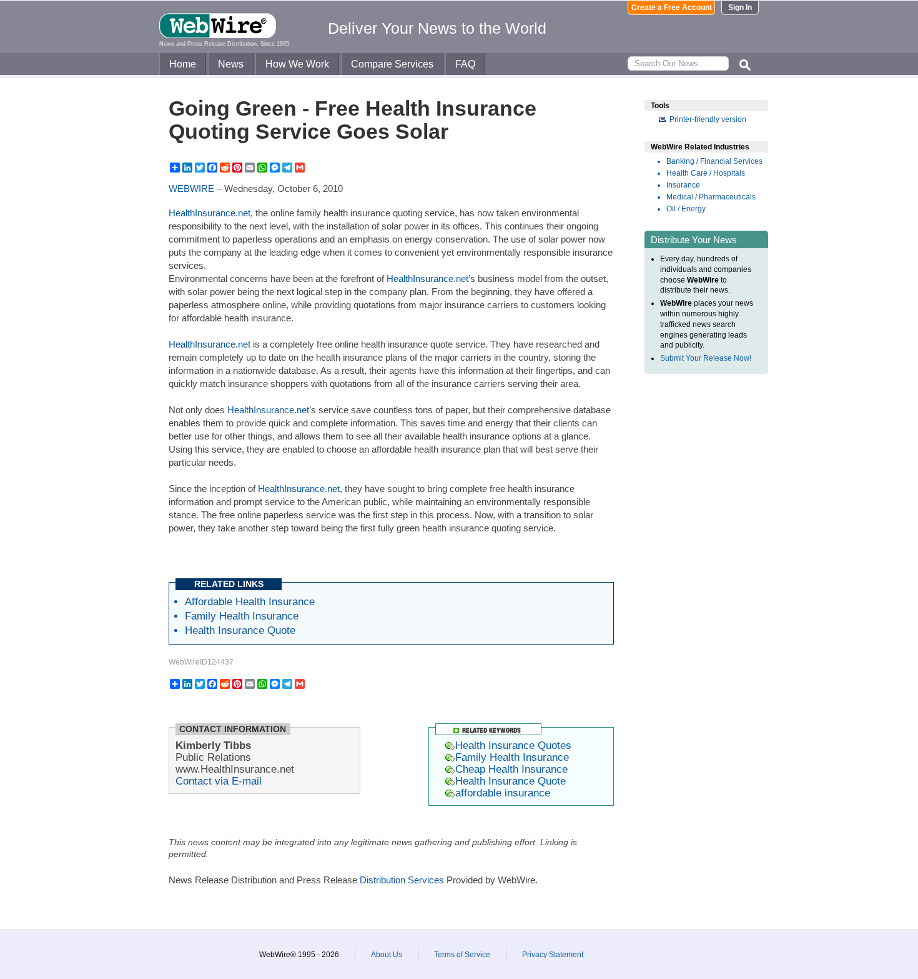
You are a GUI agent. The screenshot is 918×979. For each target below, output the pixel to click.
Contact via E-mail (218, 780)
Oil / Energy (686, 208)
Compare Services (392, 64)
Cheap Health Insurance (511, 769)
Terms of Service (462, 954)
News (231, 64)
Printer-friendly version (707, 119)
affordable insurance (502, 792)
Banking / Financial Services (714, 161)
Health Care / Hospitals (705, 173)
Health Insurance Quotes (513, 745)
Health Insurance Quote (240, 630)
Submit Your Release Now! (705, 358)
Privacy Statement (552, 954)
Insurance (683, 185)
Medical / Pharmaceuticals (711, 197)
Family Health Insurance (242, 615)
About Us (386, 954)
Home (182, 64)
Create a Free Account (671, 7)
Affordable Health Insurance (250, 601)
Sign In (740, 7)
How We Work (297, 64)
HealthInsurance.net (209, 213)
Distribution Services (402, 880)
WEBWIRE (191, 188)
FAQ (465, 64)
